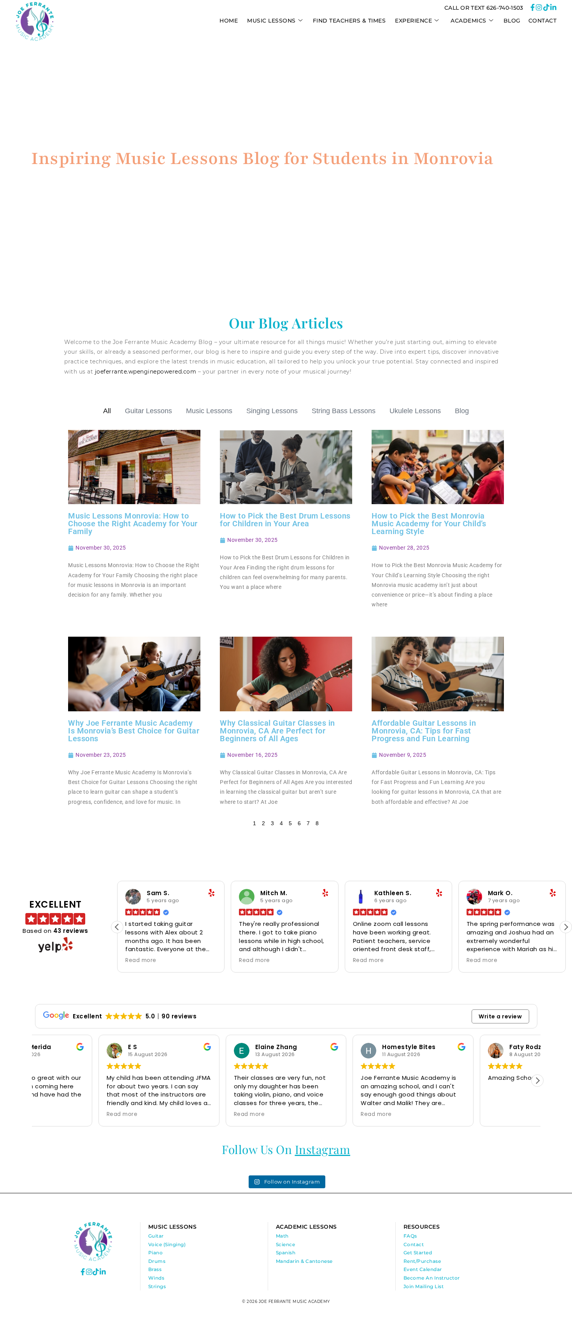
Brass (155, 1269)
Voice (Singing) (167, 1244)
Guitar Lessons (148, 411)
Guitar (156, 1236)
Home (228, 20)
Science (285, 1244)
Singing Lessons (272, 411)
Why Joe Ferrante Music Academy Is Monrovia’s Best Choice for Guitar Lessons (133, 730)
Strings (157, 1286)
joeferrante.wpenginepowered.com (146, 371)
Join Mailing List (424, 1286)
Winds (156, 1278)
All (107, 411)
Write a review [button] (500, 1016)
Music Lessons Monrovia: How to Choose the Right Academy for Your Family (133, 523)
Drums (157, 1261)
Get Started (418, 1252)
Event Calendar (423, 1269)
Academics (468, 20)
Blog (512, 20)
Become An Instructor (432, 1278)
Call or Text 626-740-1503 (483, 7)
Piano (155, 1252)
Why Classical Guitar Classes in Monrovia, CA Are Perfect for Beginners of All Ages (277, 730)
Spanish (286, 1252)
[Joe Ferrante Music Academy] (35, 38)
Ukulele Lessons (415, 411)
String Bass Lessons (343, 411)
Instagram (323, 1149)
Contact (542, 20)
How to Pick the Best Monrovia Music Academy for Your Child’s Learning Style (429, 523)
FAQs (410, 1236)
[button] (566, 927)
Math (282, 1236)
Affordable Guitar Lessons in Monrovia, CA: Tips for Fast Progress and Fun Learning (424, 730)
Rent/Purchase (422, 1261)
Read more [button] (140, 960)
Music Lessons (209, 411)
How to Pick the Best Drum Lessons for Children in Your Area (285, 519)
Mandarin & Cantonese (304, 1261)
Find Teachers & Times (349, 20)
